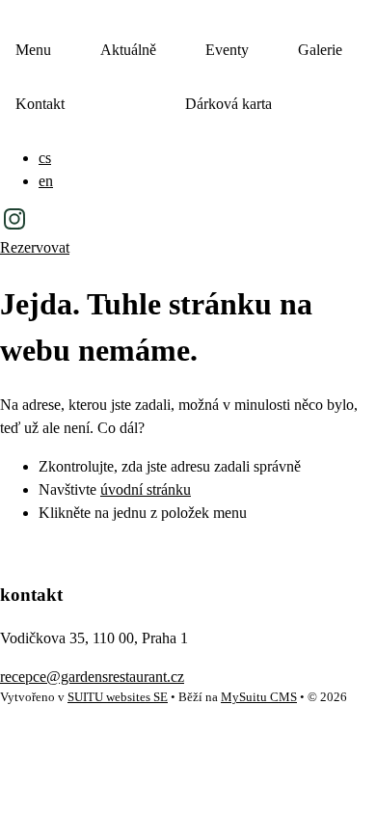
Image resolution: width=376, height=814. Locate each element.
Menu (33, 49)
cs (45, 157)
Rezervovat (34, 247)
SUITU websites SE (117, 697)
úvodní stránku (145, 489)
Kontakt (40, 103)
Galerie (320, 49)
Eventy (227, 49)
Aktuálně (128, 49)
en (46, 181)
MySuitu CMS (259, 697)
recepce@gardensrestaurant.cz (92, 676)
